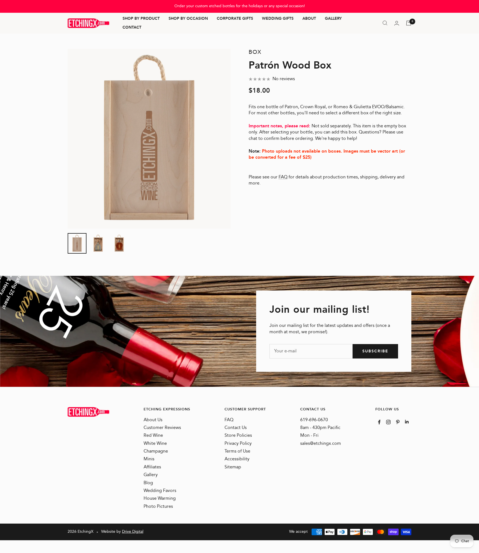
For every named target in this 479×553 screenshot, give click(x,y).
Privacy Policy (238, 444)
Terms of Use (237, 451)
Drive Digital (132, 532)
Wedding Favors (160, 491)
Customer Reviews (162, 428)
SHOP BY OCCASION (188, 19)
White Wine (155, 444)
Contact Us (236, 428)
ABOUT (309, 19)
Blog (148, 483)
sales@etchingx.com (320, 444)
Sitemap (233, 467)
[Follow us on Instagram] (388, 422)
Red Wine (153, 436)
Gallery (151, 475)
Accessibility (237, 459)
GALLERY (333, 19)
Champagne (156, 451)
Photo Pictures (158, 507)
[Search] (385, 23)
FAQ (283, 177)
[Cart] (408, 23)
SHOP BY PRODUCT (141, 19)
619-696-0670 (314, 420)
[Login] (396, 23)
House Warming (160, 499)
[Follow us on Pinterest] (397, 422)
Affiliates (152, 467)
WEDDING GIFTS (278, 19)
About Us (153, 420)
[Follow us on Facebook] (379, 422)
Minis (149, 459)
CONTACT (132, 27)
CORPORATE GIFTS (235, 19)
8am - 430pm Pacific (320, 428)
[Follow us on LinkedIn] (406, 421)
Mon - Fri (309, 436)
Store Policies (238, 436)
